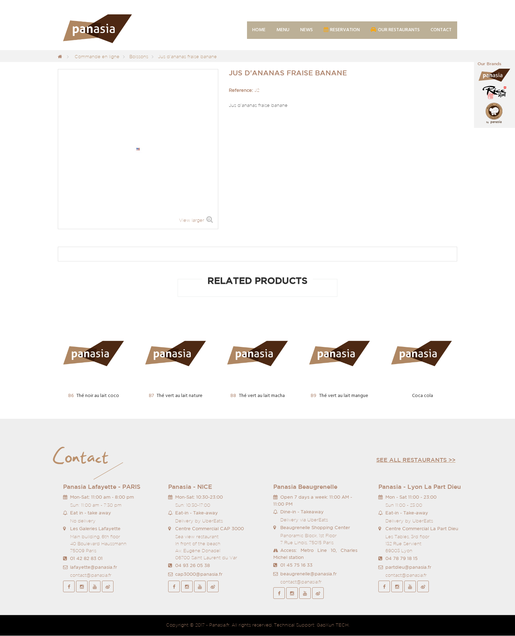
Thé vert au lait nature (175, 395)
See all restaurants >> (415, 460)
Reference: (241, 90)
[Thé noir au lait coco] (93, 353)
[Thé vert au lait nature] (175, 353)
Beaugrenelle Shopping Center (315, 527)
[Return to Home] (60, 56)
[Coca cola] (421, 353)
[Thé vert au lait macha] (257, 353)
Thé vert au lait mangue (339, 395)
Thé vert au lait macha (258, 395)
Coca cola (422, 395)
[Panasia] (107, 29)
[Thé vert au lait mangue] (339, 353)
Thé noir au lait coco (93, 395)
